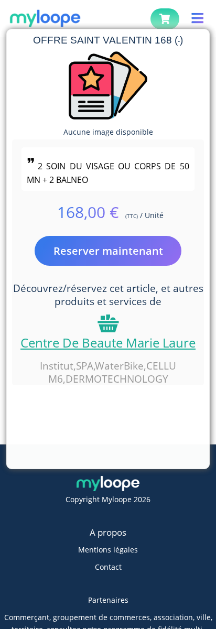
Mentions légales (108, 550)
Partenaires (108, 600)
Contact (108, 567)
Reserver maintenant (108, 251)
